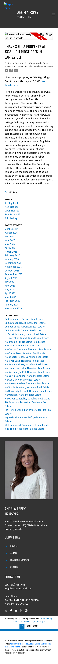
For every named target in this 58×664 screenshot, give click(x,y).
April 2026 (10, 248)
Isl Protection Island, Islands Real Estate (27, 338)
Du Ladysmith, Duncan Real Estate (23, 330)
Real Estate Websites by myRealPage (29, 621)
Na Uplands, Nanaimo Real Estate (23, 394)
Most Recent (11, 229)
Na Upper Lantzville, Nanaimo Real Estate (33, 66)
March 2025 (11, 297)
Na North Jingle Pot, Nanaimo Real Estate (27, 372)
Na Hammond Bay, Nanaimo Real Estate (26, 364)
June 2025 (10, 285)
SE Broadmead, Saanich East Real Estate (27, 425)
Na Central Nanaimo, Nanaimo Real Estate (28, 349)
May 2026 (10, 244)
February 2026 (12, 255)
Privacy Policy (46, 618)
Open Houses (12, 210)
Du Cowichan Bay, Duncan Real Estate (25, 323)
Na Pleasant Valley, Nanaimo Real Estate (27, 383)
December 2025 (13, 263)
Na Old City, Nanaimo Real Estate (23, 379)
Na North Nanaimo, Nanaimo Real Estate (27, 375)
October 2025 (12, 270)
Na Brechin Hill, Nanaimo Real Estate (25, 341)
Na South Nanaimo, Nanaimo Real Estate (27, 387)
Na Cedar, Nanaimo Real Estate (22, 345)
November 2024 (13, 308)
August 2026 (11, 232)
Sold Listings (11, 218)
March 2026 (11, 251)
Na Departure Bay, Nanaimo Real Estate (26, 357)
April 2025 (10, 293)
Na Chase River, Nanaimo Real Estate (25, 353)
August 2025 (11, 278)
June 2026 (10, 240)
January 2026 (12, 259)
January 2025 (12, 304)
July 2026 (9, 236)
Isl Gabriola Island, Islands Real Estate (26, 334)
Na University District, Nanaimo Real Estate (28, 391)
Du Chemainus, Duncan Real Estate (24, 319)
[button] (6, 610)
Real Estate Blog (13, 214)
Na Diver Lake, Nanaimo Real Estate (24, 360)
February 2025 (12, 300)
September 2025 (13, 274)
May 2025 (10, 289)
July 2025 (9, 281)
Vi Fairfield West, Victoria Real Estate (24, 428)
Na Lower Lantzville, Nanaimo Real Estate (27, 368)
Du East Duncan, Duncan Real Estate (25, 326)
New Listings (11, 207)
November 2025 (13, 266)
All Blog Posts (12, 203)
